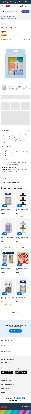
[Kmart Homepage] (8, 6)
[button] (2, 6)
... (17, 16)
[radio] (4, 87)
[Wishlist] (25, 6)
